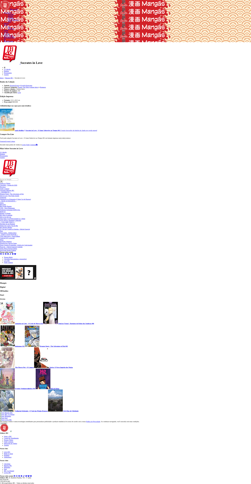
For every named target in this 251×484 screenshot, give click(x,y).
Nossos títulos (8, 257)
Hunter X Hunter (5, 213)
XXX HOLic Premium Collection (10, 220)
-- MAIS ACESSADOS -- (8, 201)
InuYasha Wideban (6, 241)
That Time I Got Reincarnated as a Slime (12, 219)
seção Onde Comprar (29, 145)
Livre (19, 92)
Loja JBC (7, 261)
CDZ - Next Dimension (7, 208)
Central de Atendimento (11, 438)
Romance (43, 87)
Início (2, 78)
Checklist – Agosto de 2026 (8, 185)
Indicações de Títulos (10, 443)
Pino (1, 231)
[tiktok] (10, 254)
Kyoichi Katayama (26, 85)
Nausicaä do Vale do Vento (8, 243)
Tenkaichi (3, 197)
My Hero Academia (6, 215)
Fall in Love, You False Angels (9, 196)
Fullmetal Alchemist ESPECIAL (10, 210)
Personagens (8, 73)
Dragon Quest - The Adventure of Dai (12, 194)
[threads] (13, 254)
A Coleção (7, 69)
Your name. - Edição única (8, 233)
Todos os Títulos (5, 183)
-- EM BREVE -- (5, 192)
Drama (20, 87)
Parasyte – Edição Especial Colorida (11, 247)
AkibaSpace (7, 457)
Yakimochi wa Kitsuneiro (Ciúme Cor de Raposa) (15, 199)
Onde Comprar (4, 189)
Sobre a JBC (8, 436)
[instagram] (8, 254)
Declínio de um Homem (7, 224)
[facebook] (1, 254)
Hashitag (6, 455)
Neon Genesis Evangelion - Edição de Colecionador (16, 245)
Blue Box (3, 204)
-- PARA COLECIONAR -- (9, 234)
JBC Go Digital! (9, 471)
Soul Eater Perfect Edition (8, 250)
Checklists (7, 464)
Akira (2, 203)
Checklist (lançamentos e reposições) (15, 259)
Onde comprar (8, 262)
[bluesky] (15, 254)
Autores (6, 445)
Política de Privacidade (93, 421)
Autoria (6, 74)
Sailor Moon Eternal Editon (8, 248)
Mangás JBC (9, 78)
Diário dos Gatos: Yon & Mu (9, 226)
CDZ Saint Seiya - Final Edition (10, 236)
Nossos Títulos (8, 440)
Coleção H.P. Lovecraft (7, 238)
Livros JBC (7, 473)
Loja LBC (7, 452)
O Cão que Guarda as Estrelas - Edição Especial (15, 229)
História (6, 71)
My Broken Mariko (6, 227)
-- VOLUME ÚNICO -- (7, 222)
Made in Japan (8, 454)
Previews (3, 187)
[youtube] (3, 254)
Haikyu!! (3, 211)
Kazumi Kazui (14, 85)
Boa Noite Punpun (6, 206)
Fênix (2, 240)
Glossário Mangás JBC (7, 190)
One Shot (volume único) (31, 87)
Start (5, 469)
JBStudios (7, 467)
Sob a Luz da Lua (5, 217)
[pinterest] (6, 254)
